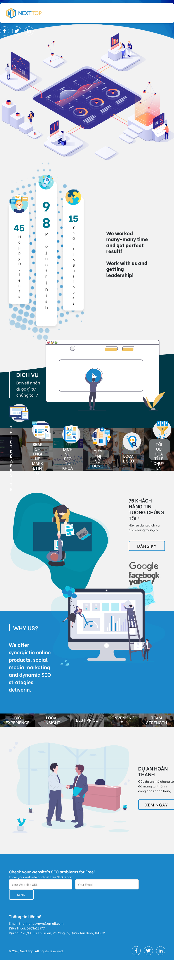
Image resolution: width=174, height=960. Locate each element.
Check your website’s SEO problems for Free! (52, 871)
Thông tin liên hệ (25, 916)
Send (21, 894)
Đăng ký (147, 546)
